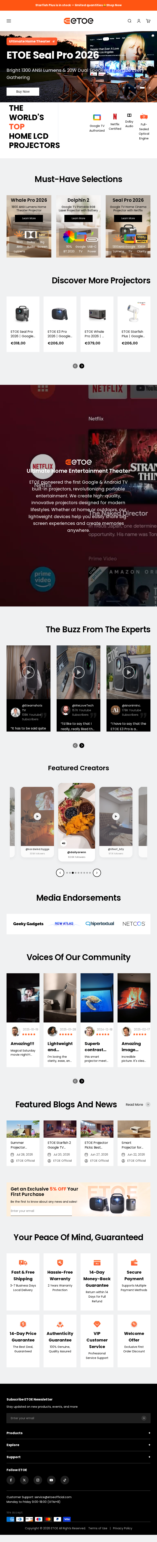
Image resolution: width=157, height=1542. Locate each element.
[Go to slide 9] (90, 873)
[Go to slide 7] (84, 873)
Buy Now (23, 84)
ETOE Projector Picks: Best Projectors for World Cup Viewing (96, 1145)
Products (78, 1433)
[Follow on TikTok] (65, 1480)
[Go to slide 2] (70, 873)
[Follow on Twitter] (24, 1480)
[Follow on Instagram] (38, 1480)
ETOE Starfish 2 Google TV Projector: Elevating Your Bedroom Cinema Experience (59, 1145)
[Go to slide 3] (73, 873)
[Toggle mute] (26, 841)
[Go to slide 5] (78, 873)
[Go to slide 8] (87, 873)
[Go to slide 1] (67, 873)
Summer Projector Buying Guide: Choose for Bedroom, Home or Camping (21, 1145)
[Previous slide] (60, 873)
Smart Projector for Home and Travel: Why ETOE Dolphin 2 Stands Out (133, 1145)
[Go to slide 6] (81, 873)
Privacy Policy (122, 1528)
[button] (75, 366)
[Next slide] (97, 873)
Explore (78, 1445)
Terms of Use (98, 1528)
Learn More (29, 218)
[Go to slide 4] (75, 873)
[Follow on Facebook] (11, 1480)
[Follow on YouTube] (51, 1480)
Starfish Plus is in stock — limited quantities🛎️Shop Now (78, 5)
